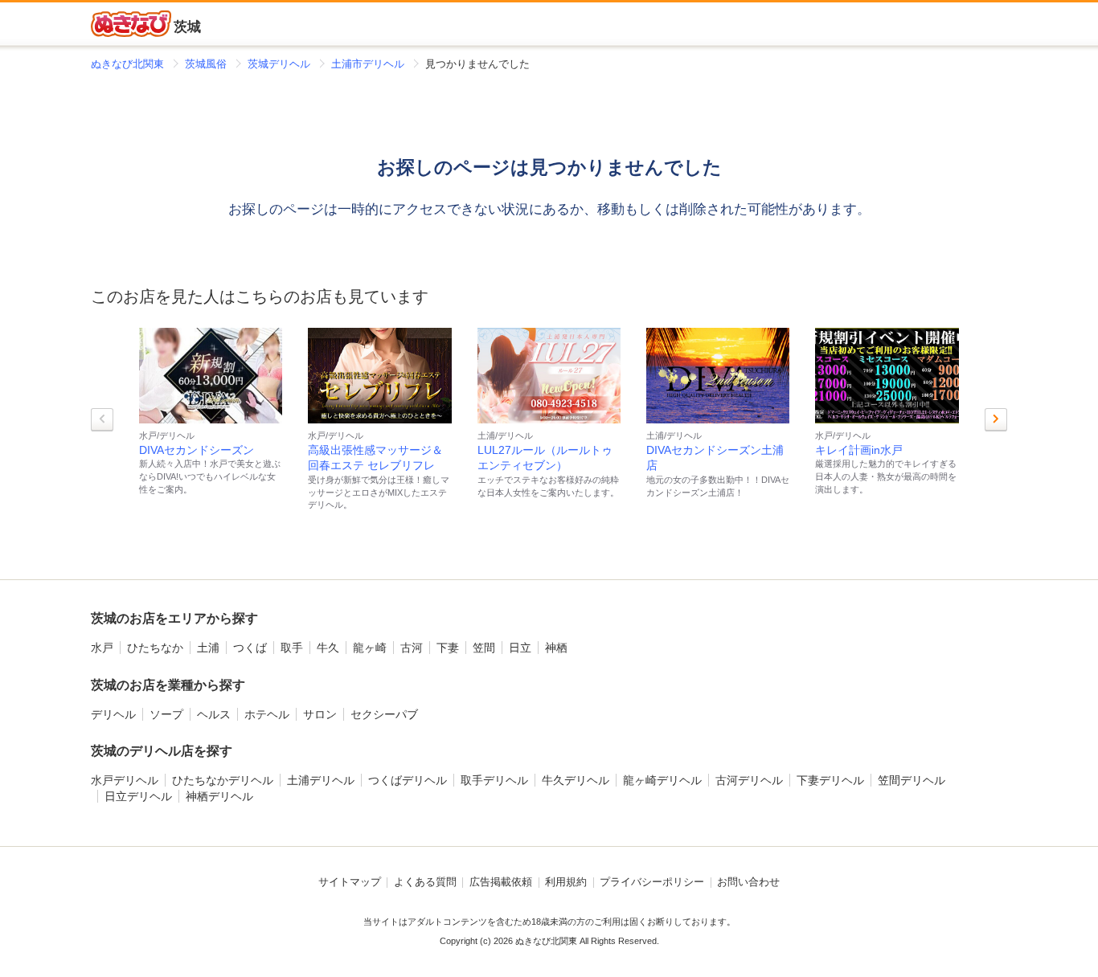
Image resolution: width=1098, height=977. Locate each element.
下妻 (447, 647)
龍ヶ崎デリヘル (662, 780)
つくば (250, 647)
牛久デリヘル (575, 780)
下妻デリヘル (830, 780)
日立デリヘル (138, 796)
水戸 (102, 647)
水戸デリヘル (124, 780)
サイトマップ (349, 882)
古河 (411, 647)
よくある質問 (425, 882)
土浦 (208, 647)
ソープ (166, 714)
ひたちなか (155, 647)
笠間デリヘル (911, 780)
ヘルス (214, 714)
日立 (520, 647)
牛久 (328, 647)
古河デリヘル (749, 780)
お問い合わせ (748, 882)
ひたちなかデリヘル (222, 780)
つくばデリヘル (407, 780)
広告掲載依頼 (500, 882)
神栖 (556, 647)
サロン (320, 714)
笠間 (484, 647)
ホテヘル (266, 714)
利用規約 (566, 882)
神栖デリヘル (219, 796)
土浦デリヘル (320, 780)
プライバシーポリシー (652, 882)
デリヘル (113, 714)
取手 (292, 647)
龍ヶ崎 (370, 647)
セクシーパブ (384, 714)
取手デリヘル (494, 780)
